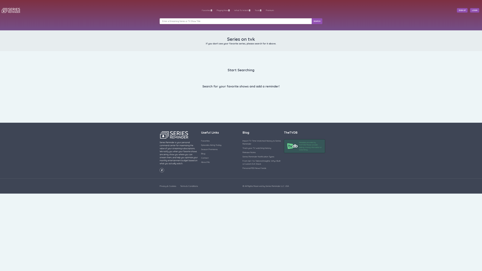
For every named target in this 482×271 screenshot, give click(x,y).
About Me (205, 162)
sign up (462, 10)
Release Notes (249, 152)
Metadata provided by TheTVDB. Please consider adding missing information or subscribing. (310, 146)
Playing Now (222, 10)
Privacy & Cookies (168, 186)
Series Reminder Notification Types (258, 156)
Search (317, 21)
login (474, 10)
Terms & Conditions (189, 186)
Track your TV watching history (257, 148)
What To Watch (241, 10)
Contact (204, 158)
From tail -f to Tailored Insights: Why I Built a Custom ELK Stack (261, 162)
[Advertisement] (241, 110)
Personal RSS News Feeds (254, 168)
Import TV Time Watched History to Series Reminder (262, 142)
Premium (270, 10)
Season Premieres (209, 149)
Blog (203, 153)
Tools (257, 10)
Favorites (206, 10)
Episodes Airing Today (211, 145)
